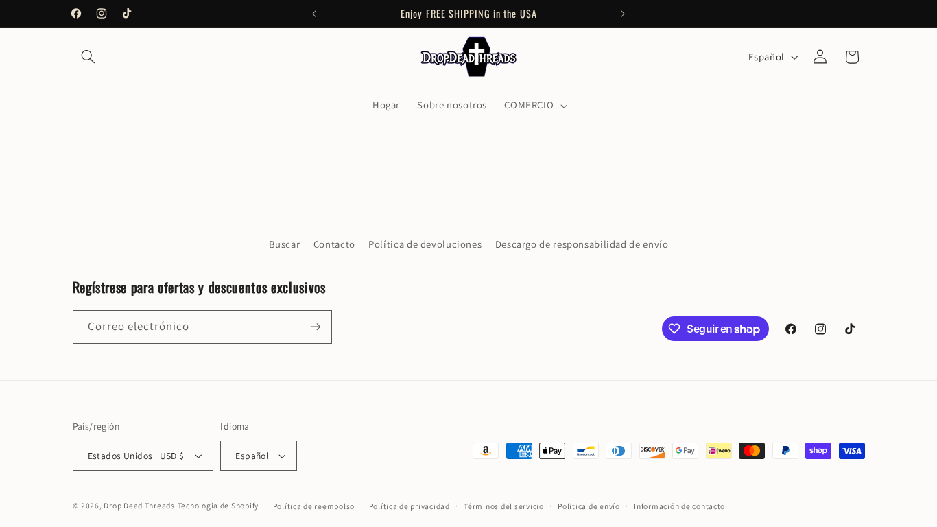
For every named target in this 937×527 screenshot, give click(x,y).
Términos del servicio (503, 506)
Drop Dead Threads (139, 505)
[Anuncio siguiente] (623, 13)
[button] (88, 57)
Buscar (284, 243)
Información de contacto (679, 506)
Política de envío (589, 506)
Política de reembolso (314, 506)
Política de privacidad (409, 506)
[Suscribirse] (315, 327)
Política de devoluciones (425, 243)
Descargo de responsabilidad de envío (582, 243)
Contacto (334, 243)
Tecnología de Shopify (218, 505)
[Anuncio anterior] (314, 13)
